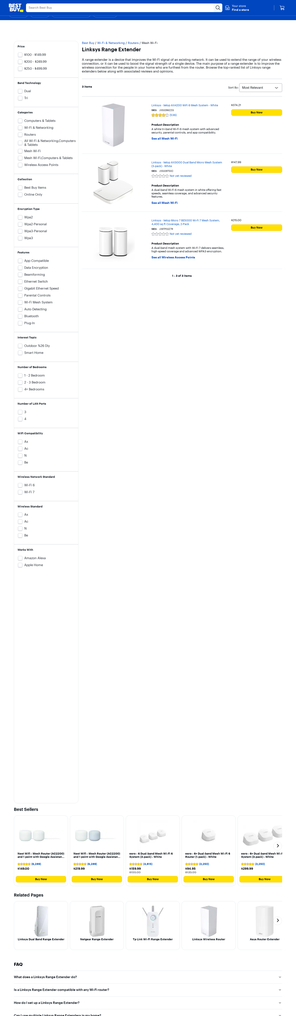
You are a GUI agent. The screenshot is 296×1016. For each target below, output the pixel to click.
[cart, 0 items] (282, 7)
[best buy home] (16, 7)
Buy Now (257, 112)
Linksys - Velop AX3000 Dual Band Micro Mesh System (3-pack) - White (186, 164)
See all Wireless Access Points (173, 257)
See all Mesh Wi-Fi (164, 138)
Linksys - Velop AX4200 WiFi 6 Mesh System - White (184, 105)
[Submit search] (218, 7)
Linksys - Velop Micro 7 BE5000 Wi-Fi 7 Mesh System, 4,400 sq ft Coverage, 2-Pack (185, 222)
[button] (237, 8)
